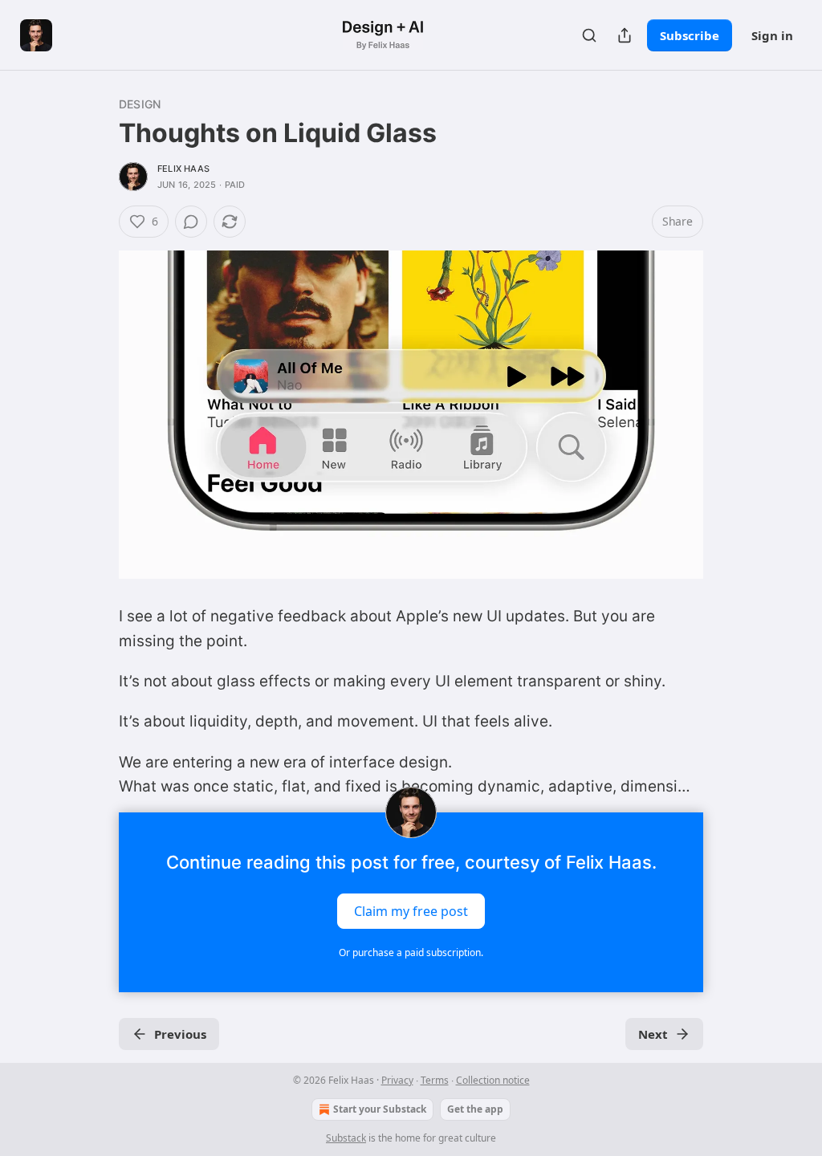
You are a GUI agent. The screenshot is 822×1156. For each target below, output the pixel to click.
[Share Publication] (624, 35)
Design (140, 104)
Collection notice (493, 1080)
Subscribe (689, 35)
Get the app (475, 1109)
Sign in (772, 35)
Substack (346, 1138)
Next (653, 1034)
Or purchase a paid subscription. (411, 952)
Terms (435, 1080)
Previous (180, 1034)
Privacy (397, 1080)
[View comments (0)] (191, 222)
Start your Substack (379, 1109)
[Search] (589, 35)
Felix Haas (183, 168)
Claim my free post (411, 910)
